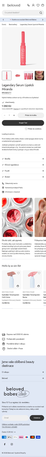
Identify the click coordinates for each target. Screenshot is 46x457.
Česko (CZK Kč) (7, 432)
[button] (3, 19)
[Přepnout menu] (3, 5)
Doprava (16, 109)
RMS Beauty (6, 93)
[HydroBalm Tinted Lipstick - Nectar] (32, 280)
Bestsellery (13, 24)
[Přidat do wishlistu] (18, 273)
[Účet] (33, 5)
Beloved (11, 453)
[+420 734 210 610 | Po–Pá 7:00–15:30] (28, 5)
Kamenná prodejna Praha (14, 188)
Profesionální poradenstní (15, 339)
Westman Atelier (8, 292)
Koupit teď (23, 123)
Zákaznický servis (11, 183)
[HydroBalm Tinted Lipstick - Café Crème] (11, 280)
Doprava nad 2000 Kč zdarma (18, 334)
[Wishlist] (38, 5)
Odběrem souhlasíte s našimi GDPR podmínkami (16, 424)
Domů (4, 24)
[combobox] (23, 13)
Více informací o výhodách (9, 427)
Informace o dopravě (12, 192)
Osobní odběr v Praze (15, 348)
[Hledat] (40, 12)
